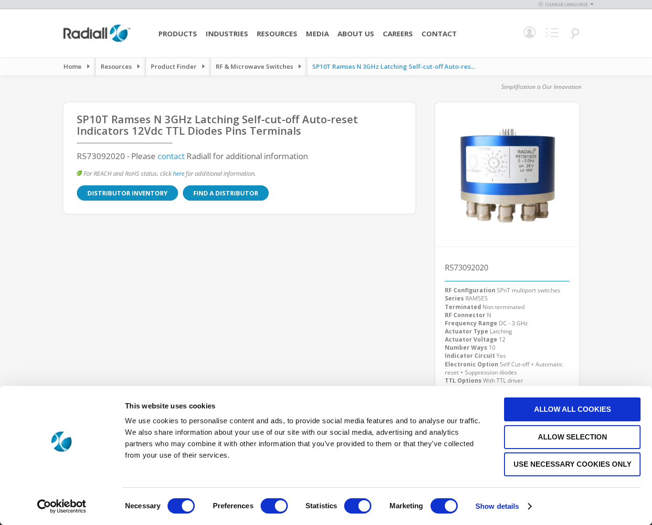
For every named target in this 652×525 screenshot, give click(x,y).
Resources (277, 33)
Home (72, 66)
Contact (439, 33)
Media (317, 33)
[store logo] (96, 40)
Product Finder (174, 66)
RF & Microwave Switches (254, 66)
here (178, 173)
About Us (355, 33)
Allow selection (572, 437)
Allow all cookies (572, 409)
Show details (497, 506)
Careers (398, 33)
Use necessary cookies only (572, 464)
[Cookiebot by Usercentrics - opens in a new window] (62, 506)
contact (171, 155)
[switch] (274, 506)
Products (177, 33)
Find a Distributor (225, 193)
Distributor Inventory (127, 193)
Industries (227, 33)
